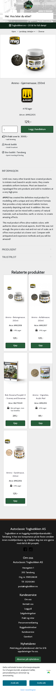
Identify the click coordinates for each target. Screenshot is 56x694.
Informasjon (10, 170)
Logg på (28, 608)
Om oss (28, 599)
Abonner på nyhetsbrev (28, 659)
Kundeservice (28, 632)
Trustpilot (9, 257)
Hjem (14, 32)
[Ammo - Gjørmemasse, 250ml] (28, 56)
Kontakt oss (28, 604)
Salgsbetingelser (28, 613)
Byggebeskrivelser (28, 627)
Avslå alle (15, 683)
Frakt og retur (28, 618)
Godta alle (41, 683)
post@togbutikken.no (28, 586)
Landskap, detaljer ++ (27, 32)
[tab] (28, 171)
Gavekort (28, 636)
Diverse (41, 32)
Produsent (9, 249)
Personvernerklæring (28, 622)
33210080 (30, 581)
